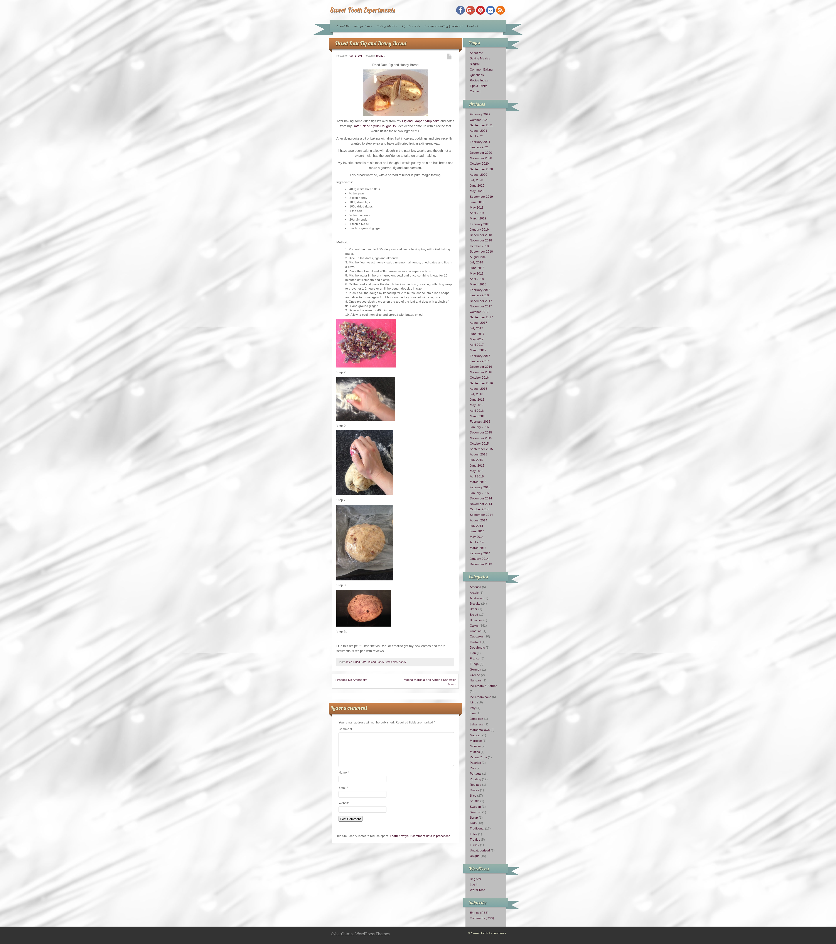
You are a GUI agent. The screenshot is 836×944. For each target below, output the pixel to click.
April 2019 (477, 213)
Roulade (475, 784)
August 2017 (478, 322)
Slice (473, 795)
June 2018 (477, 268)
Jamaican (476, 718)
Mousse (475, 746)
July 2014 (476, 526)
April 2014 (477, 542)
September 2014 (481, 514)
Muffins (475, 752)
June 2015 (477, 465)
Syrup (474, 817)
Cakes (474, 625)
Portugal (475, 773)
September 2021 (481, 125)
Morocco (476, 740)
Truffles (475, 839)
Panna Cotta (478, 757)
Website (344, 803)
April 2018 (477, 279)
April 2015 (477, 476)
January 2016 (479, 427)
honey (402, 662)
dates (349, 662)
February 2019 (480, 224)
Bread (379, 55)
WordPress (477, 890)
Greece (475, 675)
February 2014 (480, 553)
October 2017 (479, 312)
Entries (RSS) (479, 912)
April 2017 (477, 344)
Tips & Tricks (411, 26)
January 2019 (479, 229)
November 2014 (481, 504)
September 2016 (481, 383)
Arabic (474, 592)
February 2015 (480, 487)
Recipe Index (363, 26)
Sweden (475, 806)
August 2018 (478, 257)
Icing (473, 702)
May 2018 (477, 273)
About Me (343, 26)
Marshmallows (480, 730)
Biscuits (475, 603)
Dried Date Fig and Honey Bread (370, 43)
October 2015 (479, 443)
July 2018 (476, 262)
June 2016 (477, 399)
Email (343, 787)
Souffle (474, 801)
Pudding (475, 779)
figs (395, 662)
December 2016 (481, 366)
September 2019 (481, 196)
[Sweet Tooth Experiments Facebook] (460, 10)
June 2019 (477, 202)
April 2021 (477, 136)
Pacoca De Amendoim (352, 679)
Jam (473, 713)
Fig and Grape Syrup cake (421, 121)
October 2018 (479, 246)
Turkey (474, 845)
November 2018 (481, 240)
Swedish (475, 812)
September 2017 (481, 317)
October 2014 (479, 509)
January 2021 (479, 147)
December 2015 (481, 432)
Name (344, 772)
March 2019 (478, 218)
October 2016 (479, 377)
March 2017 (478, 350)
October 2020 (479, 163)
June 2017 (477, 333)
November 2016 (481, 372)
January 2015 (479, 493)
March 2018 (478, 284)
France (475, 658)
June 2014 (477, 531)
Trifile (473, 834)
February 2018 (480, 290)
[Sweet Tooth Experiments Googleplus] (470, 10)
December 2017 (481, 301)
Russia (474, 790)
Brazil (473, 609)
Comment (345, 729)
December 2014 (481, 498)
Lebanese (477, 724)
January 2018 (479, 295)
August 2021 (478, 130)
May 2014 (477, 536)
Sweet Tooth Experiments (362, 9)
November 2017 (481, 306)
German (475, 669)
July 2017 (476, 328)
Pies (473, 768)
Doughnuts (477, 647)
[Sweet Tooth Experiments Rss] (500, 10)
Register (475, 879)
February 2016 (480, 421)
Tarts (473, 823)
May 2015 (477, 471)
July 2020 (476, 180)
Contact (472, 26)
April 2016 (477, 410)
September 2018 (481, 251)
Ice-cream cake (480, 697)
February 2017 (480, 355)
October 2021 (479, 119)
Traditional (477, 828)
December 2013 (481, 564)
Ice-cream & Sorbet (483, 686)
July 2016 (476, 394)
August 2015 (478, 454)
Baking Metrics (386, 26)
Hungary (476, 680)
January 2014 (479, 558)
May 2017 (477, 339)
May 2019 (477, 207)
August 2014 (478, 520)
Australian (477, 598)
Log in (474, 884)
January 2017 (479, 361)
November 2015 (481, 438)
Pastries (475, 762)
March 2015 (478, 482)
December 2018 (481, 235)
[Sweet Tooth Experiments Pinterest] (480, 10)
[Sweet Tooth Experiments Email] (490, 10)
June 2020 (477, 185)
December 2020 (481, 152)
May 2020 (477, 191)
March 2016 (478, 416)
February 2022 (480, 114)
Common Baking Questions (444, 26)
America (475, 587)
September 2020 (481, 169)
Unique (475, 856)
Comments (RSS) (482, 918)
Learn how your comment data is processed (420, 836)
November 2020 (481, 158)
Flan (473, 653)
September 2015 (481, 449)
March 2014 (478, 548)
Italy (472, 708)
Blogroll (475, 64)
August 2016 (478, 388)
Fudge (474, 664)
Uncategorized (480, 850)
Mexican (475, 735)
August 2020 (478, 174)
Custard (475, 642)
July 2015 (476, 460)
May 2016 (477, 405)
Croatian (476, 631)
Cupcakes (477, 636)
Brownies (476, 620)
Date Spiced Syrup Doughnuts (374, 126)
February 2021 (480, 141)
